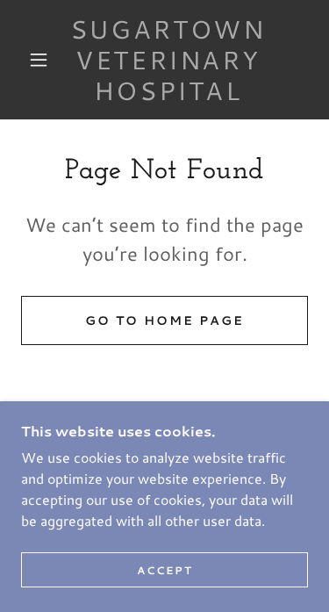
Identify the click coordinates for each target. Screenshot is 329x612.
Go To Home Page (164, 320)
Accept (165, 570)
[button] (38, 59)
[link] (167, 59)
